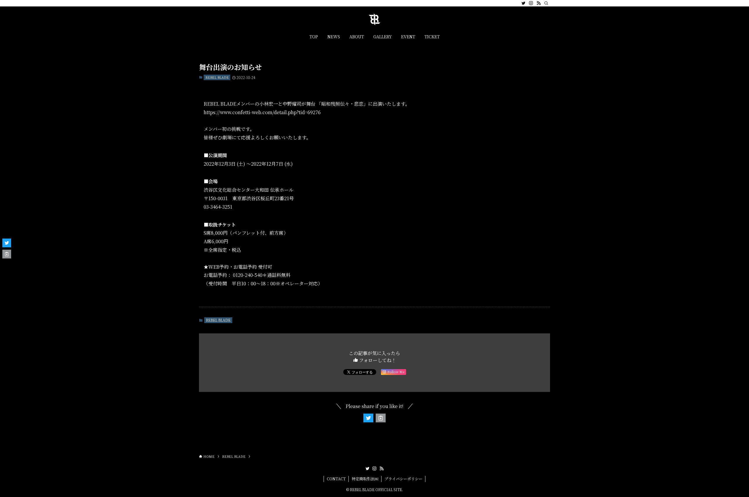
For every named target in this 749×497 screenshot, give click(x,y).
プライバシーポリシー (403, 478)
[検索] (546, 3)
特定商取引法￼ (365, 478)
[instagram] (531, 3)
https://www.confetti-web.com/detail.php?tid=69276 (262, 112)
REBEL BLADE (217, 77)
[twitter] (523, 3)
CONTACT (336, 478)
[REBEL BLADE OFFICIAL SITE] (374, 19)
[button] (368, 418)
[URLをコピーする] (381, 418)
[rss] (538, 3)
